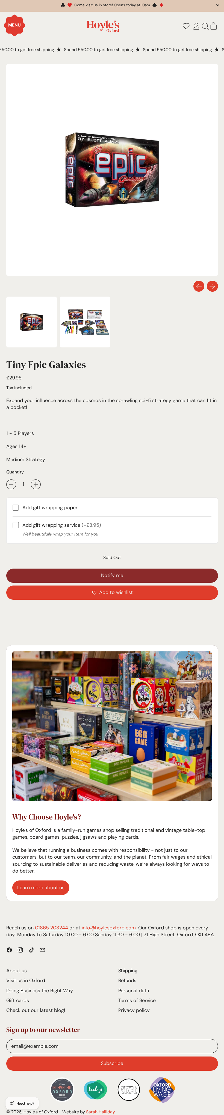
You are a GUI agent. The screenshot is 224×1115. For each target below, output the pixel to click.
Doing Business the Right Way (39, 990)
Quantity (15, 472)
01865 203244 (51, 927)
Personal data (133, 990)
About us (16, 970)
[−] (11, 484)
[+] (36, 484)
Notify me (112, 575)
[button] (186, 26)
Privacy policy (134, 1010)
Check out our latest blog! (35, 1010)
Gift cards (17, 1000)
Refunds (127, 980)
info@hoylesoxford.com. (110, 927)
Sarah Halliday (100, 1112)
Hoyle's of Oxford (40, 1112)
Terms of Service (137, 1000)
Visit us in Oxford (25, 980)
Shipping (127, 970)
